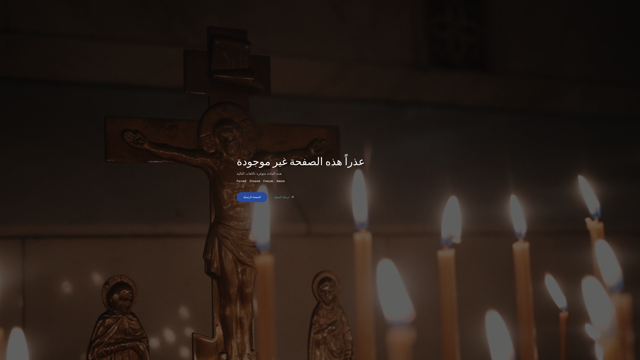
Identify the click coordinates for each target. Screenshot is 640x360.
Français (268, 181)
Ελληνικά (255, 181)
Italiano (281, 181)
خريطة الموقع (282, 197)
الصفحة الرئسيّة (252, 197)
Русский (241, 181)
